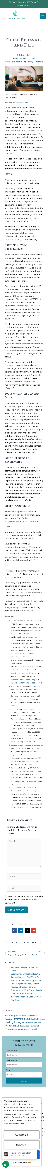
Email (9, 1070)
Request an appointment (17, 601)
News (16, 1025)
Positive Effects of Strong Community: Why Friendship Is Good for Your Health (26, 990)
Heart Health (27, 1022)
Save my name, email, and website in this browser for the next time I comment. (24, 899)
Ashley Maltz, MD (21, 102)
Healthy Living (13, 1022)
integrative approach (15, 607)
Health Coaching (37, 1019)
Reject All (21, 1144)
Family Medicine (34, 62)
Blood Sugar (11, 1015)
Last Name (11, 1060)
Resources (24, 1026)
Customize (21, 1134)
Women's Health (29, 1029)
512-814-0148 (24, 5)
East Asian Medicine (26, 1015)
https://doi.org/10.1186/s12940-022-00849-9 (26, 683)
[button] (14, 930)
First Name (11, 1051)
